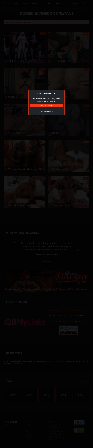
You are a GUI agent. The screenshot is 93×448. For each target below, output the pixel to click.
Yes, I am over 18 (46, 105)
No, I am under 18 (46, 111)
